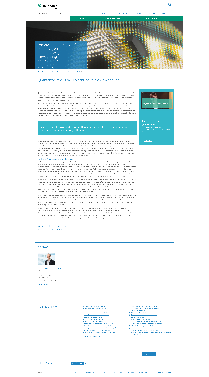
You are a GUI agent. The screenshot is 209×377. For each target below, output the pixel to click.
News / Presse (107, 13)
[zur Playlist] (156, 103)
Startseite (41, 72)
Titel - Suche (169, 4)
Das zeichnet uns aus (58, 72)
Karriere (139, 13)
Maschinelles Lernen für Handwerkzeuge (144, 315)
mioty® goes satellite (137, 317)
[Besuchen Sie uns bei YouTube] (81, 363)
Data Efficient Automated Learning (95, 308)
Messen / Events (124, 13)
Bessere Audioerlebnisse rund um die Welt (144, 328)
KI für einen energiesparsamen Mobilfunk (97, 313)
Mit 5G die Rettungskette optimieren (142, 313)
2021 (78, 72)
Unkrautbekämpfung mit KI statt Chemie (144, 326)
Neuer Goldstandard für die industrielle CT (97, 326)
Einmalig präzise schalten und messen (143, 319)
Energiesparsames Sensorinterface (95, 321)
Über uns (81, 18)
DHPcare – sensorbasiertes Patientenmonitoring (146, 321)
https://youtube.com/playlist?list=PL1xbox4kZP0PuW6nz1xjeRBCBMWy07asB (156, 129)
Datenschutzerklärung (162, 372)
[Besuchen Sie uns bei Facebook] (73, 363)
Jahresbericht (71, 72)
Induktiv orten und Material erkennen (96, 315)
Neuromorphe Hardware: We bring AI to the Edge (147, 323)
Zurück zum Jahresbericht (92, 336)
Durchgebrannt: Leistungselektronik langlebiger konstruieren (103, 328)
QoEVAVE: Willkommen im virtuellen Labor (144, 330)
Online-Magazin (152, 18)
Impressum (143, 372)
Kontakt (152, 13)
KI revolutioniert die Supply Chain (95, 306)
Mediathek (118, 372)
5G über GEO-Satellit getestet (93, 319)
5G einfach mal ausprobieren (93, 317)
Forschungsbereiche (113, 18)
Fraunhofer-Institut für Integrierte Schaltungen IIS (52, 13)
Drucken (149, 354)
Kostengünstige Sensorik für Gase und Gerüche (99, 323)
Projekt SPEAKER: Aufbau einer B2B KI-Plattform (99, 332)
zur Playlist (147, 141)
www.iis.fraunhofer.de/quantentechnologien (53, 230)
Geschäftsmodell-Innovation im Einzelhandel (145, 306)
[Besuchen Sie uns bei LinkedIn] (77, 363)
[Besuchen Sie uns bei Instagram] (85, 363)
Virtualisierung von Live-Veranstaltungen (97, 330)
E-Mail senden (43, 284)
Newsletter (104, 372)
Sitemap (75, 372)
